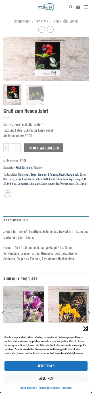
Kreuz (52, 179)
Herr (5, 179)
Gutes (83, 174)
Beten (34, 174)
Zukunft (84, 183)
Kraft (45, 179)
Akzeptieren (46, 365)
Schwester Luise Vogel (28, 183)
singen (51, 183)
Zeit (77, 183)
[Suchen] (70, 7)
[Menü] (86, 6)
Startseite (22, 21)
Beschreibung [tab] (16, 220)
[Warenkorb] (78, 7)
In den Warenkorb (44, 147)
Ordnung (11, 183)
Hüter (11, 179)
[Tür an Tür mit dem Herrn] (23, 310)
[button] (85, 328)
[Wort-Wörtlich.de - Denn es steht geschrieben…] (46, 7)
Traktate (41, 21)
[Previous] (11, 59)
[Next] (81, 59)
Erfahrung (53, 174)
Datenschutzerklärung (49, 387)
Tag (57, 183)
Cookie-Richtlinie (28, 387)
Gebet (62, 174)
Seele (44, 183)
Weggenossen (67, 183)
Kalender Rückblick (32, 179)
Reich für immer (66, 21)
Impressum (67, 387)
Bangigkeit (23, 174)
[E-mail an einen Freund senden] (7, 194)
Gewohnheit (72, 174)
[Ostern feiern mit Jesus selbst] (68, 310)
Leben (59, 179)
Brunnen (42, 174)
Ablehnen (46, 378)
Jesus (18, 179)
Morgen (79, 179)
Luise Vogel (68, 179)
